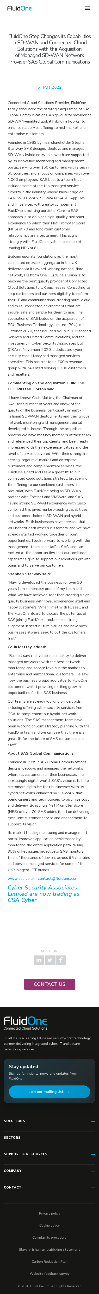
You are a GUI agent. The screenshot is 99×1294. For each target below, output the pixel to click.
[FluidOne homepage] (25, 1023)
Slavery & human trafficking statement (49, 1249)
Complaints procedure (49, 1237)
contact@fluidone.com (58, 878)
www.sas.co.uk (21, 878)
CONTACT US (49, 984)
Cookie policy (49, 1225)
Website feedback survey (49, 1273)
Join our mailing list (46, 1091)
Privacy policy (49, 1213)
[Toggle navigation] (87, 8)
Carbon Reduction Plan (50, 1261)
